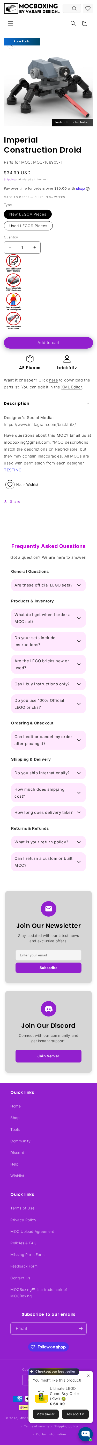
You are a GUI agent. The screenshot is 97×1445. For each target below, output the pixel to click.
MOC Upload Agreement (32, 1231)
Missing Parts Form (27, 1254)
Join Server (48, 1056)
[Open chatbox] (85, 1434)
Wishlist (17, 1175)
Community (20, 1141)
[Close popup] (88, 1375)
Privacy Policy (23, 1220)
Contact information (51, 1434)
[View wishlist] (88, 8)
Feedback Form (24, 1266)
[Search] (74, 8)
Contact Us (20, 1278)
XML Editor (71, 387)
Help (14, 1164)
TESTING (12, 470)
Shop (14, 1117)
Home (15, 1106)
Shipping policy (66, 1426)
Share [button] (15, 501)
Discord (17, 1152)
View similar (46, 1414)
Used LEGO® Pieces (28, 225)
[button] (10, 23)
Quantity (11, 237)
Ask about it (75, 1414)
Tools (15, 1129)
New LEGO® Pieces (27, 214)
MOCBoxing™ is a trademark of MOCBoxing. (38, 1292)
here (53, 380)
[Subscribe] (80, 1328)
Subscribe (48, 968)
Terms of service (36, 1426)
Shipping (10, 179)
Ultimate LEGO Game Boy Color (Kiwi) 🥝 (64, 1393)
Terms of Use (22, 1208)
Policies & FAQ (23, 1243)
